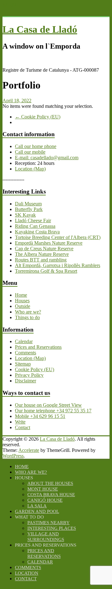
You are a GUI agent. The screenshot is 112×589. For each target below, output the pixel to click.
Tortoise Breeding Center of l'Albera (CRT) (57, 237)
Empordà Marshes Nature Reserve (48, 243)
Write (20, 421)
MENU (11, 5)
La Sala (37, 505)
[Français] (46, 59)
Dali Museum (28, 203)
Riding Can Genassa (35, 226)
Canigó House (45, 500)
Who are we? (28, 311)
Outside (22, 306)
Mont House (42, 488)
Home (21, 295)
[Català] (8, 59)
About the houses (50, 483)
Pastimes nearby (48, 522)
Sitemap (23, 363)
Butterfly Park (29, 209)
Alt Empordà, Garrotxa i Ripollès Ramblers (57, 265)
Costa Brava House (51, 494)
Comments (25, 352)
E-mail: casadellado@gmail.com (46, 157)
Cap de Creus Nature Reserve (44, 248)
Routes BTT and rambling (41, 259)
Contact (22, 427)
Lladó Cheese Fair (33, 220)
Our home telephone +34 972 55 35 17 (53, 410)
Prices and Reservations (38, 347)
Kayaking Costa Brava (37, 231)
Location (26, 573)
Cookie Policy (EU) (37, 116)
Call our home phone (35, 146)
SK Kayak (25, 215)
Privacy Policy (29, 375)
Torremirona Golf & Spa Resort (46, 271)
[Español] (33, 59)
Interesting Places (51, 528)
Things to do (27, 317)
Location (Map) (30, 168)
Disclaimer (25, 380)
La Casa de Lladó (39, 29)
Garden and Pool (37, 511)
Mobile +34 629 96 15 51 (40, 416)
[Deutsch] (21, 59)
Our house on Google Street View (48, 405)
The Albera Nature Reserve (42, 254)
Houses (22, 300)
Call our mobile (30, 152)
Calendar (24, 341)
